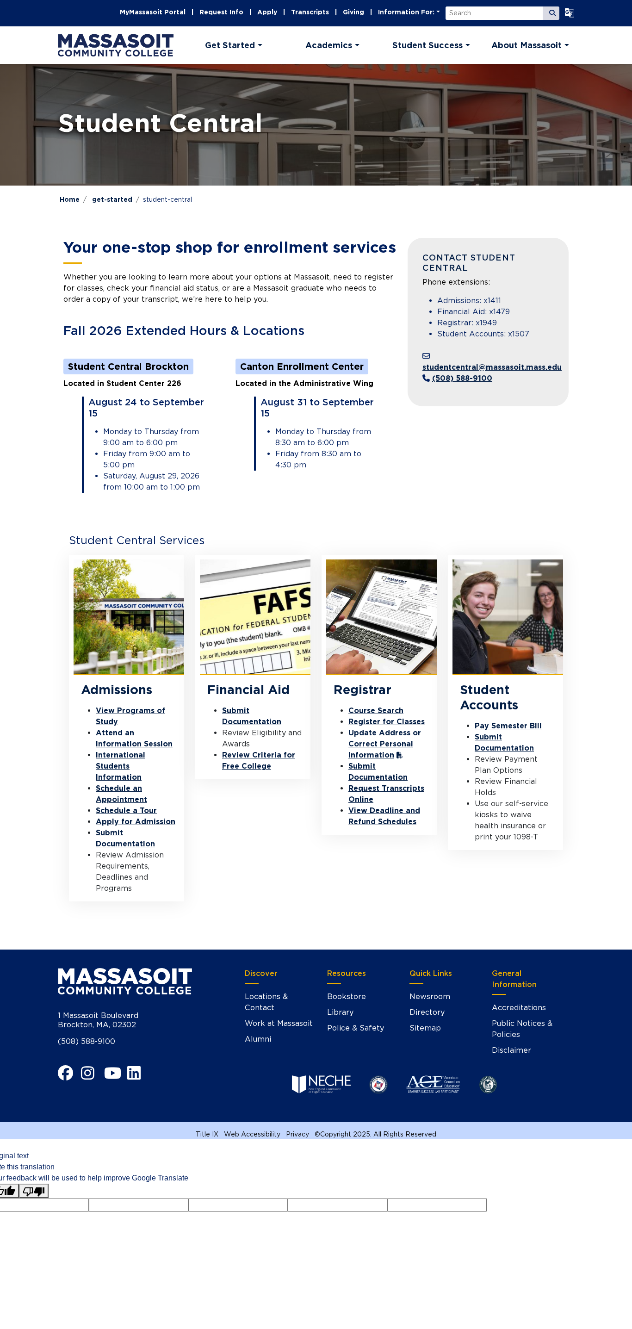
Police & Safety (355, 1028)
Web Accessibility (252, 1134)
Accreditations (519, 1007)
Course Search (375, 710)
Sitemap (425, 1028)
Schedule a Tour (126, 810)
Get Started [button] (230, 45)
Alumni (258, 1039)
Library (340, 1012)
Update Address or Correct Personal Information (384, 743)
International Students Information (120, 766)
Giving (353, 12)
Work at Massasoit (279, 1023)
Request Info (221, 12)
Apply (267, 12)
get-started (112, 199)
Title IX (207, 1134)
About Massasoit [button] (526, 45)
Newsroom (429, 996)
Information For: (406, 12)
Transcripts (310, 12)
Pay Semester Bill (508, 725)
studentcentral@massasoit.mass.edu (492, 367)
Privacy (297, 1134)
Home (70, 199)
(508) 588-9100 (462, 378)
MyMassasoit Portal (153, 12)
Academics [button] (328, 45)
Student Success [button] (427, 45)
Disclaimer (511, 1050)
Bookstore (346, 996)
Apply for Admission (135, 821)
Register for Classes (386, 721)
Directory (427, 1012)
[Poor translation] (34, 1191)
